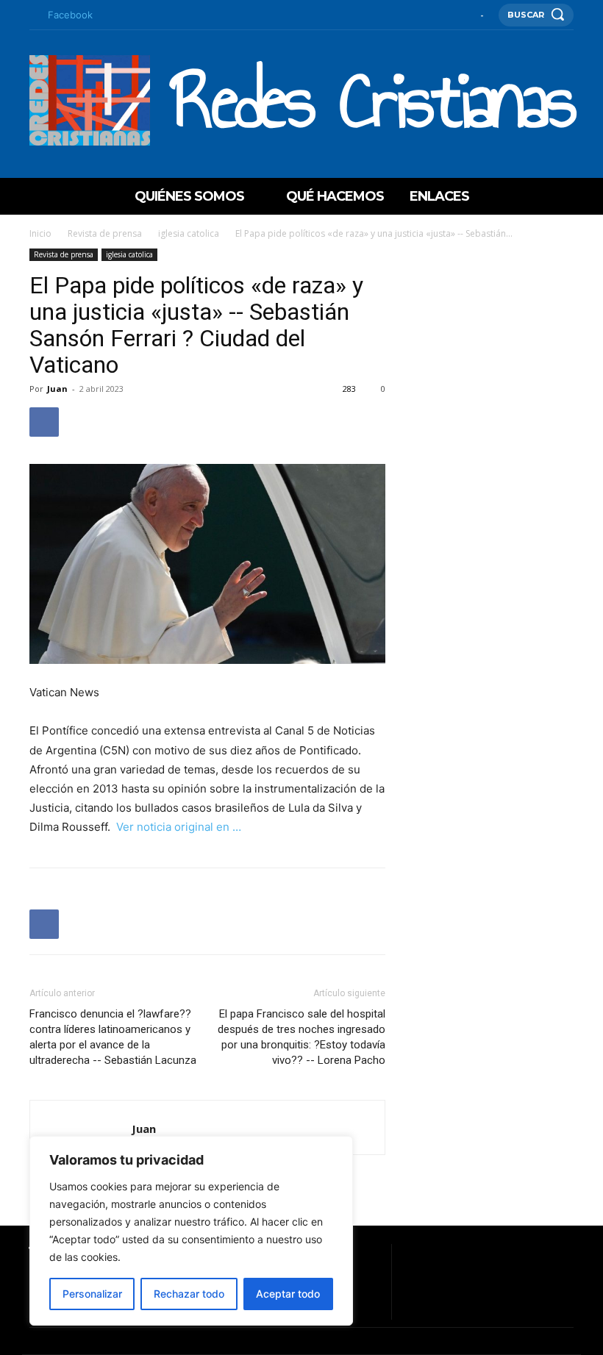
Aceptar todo (288, 1293)
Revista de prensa (105, 233)
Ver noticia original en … (177, 827)
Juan (57, 388)
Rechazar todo (189, 1293)
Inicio (40, 233)
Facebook (70, 15)
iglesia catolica (188, 233)
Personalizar (92, 1293)
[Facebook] (33, 15)
